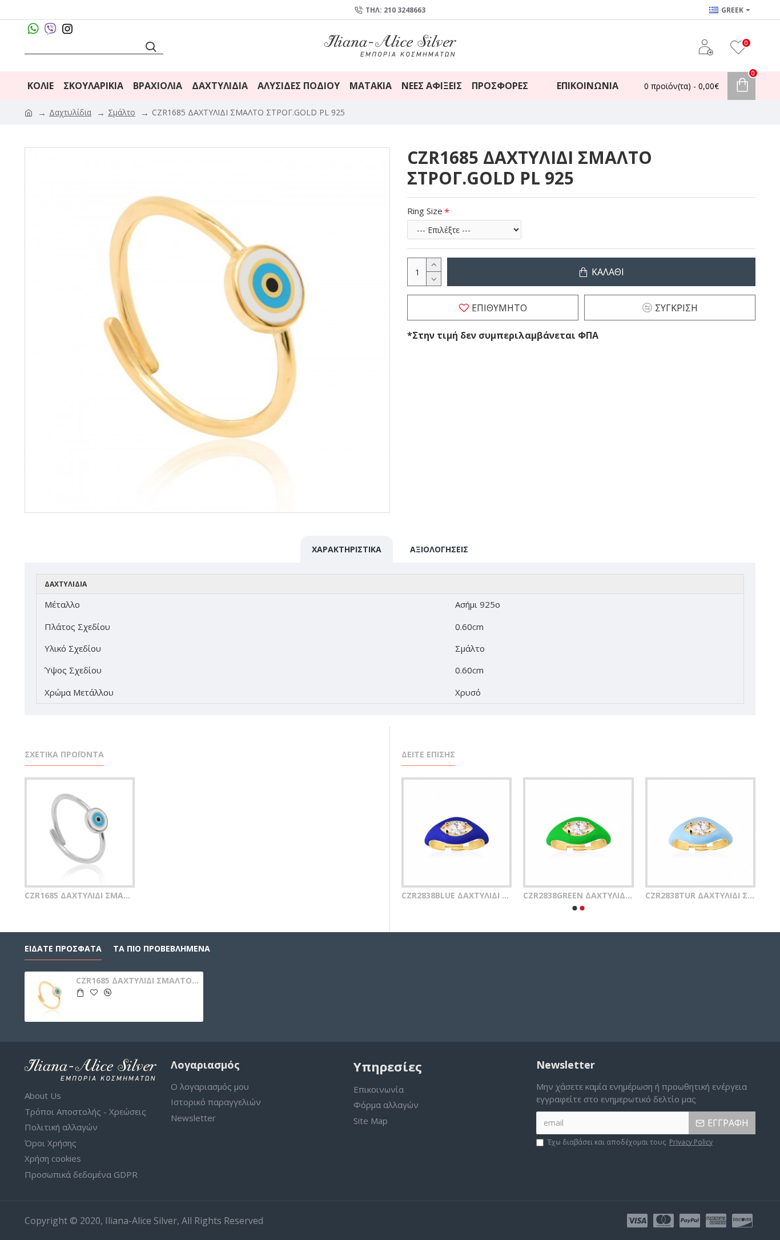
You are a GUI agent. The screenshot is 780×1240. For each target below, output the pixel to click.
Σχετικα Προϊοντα (64, 754)
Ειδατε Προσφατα (63, 949)
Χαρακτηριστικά (346, 549)
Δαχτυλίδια (70, 112)
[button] (575, 908)
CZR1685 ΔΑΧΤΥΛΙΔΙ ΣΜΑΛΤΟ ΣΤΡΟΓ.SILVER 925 (80, 895)
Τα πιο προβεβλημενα (161, 949)
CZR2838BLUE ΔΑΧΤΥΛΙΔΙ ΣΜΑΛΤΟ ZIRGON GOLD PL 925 (622, 895)
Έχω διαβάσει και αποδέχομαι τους (630, 1142)
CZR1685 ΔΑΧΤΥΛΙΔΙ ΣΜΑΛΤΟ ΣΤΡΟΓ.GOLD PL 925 (137, 981)
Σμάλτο (121, 112)
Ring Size (425, 210)
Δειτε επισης (428, 754)
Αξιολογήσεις (439, 549)
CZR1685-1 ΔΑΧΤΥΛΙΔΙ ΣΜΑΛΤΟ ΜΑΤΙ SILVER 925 (500, 895)
